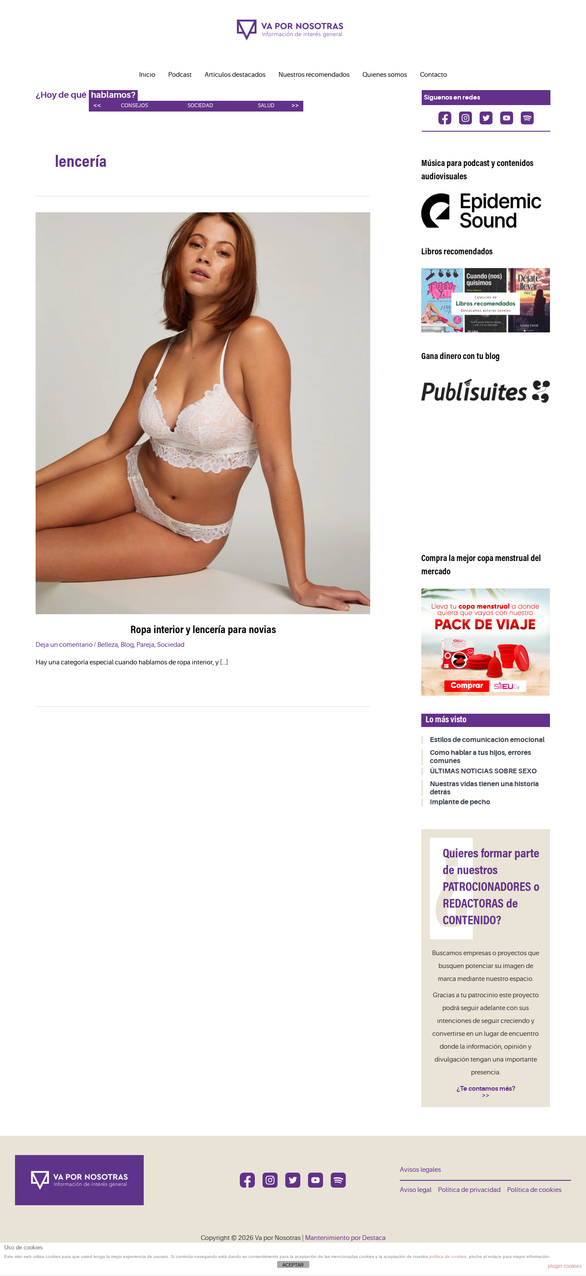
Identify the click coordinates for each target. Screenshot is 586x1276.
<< (97, 105)
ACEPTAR (293, 1264)
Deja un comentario (64, 645)
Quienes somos (384, 74)
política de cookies (447, 1256)
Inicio (147, 74)
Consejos (134, 106)
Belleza (107, 645)
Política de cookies (534, 1190)
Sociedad (200, 106)
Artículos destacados (235, 74)
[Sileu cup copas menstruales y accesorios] (485, 642)
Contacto (433, 74)
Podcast (180, 74)
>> (295, 105)
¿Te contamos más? (485, 1088)
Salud (266, 106)
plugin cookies (565, 1266)
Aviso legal (416, 1190)
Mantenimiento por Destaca (345, 1238)
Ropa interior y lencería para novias (203, 630)
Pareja (145, 645)
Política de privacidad (469, 1190)
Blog (127, 645)
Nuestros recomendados (314, 74)
